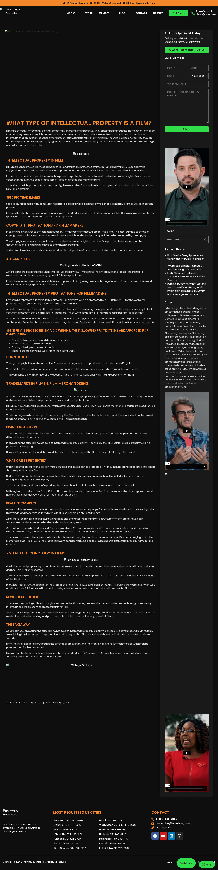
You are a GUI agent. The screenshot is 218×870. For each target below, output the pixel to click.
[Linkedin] (171, 836)
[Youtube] (163, 836)
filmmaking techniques (178, 333)
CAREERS (158, 13)
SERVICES (103, 13)
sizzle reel (178, 365)
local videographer (182, 358)
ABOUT (71, 13)
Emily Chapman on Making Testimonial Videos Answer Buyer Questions (186, 276)
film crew (182, 329)
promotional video (175, 361)
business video (191, 311)
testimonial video (195, 365)
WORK (89, 13)
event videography (195, 326)
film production (178, 336)
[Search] (198, 239)
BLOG (122, 13)
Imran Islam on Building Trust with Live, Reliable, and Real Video (186, 292)
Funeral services (174, 347)
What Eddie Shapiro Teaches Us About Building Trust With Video (185, 267)
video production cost (177, 383)
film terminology (186, 340)
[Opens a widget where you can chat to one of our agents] (207, 865)
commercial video (189, 322)
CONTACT (141, 13)
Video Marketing (196, 379)
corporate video (174, 326)
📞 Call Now (186, 863)
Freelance (170, 344)
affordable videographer (193, 308)
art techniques (173, 311)
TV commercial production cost (181, 374)
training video (180, 369)
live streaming (195, 354)
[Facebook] (155, 836)
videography (179, 379)
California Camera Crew (190, 315)
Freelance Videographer (191, 344)
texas (168, 369)
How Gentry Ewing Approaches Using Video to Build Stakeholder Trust (185, 258)
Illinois (189, 351)
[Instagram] (179, 836)
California (170, 315)
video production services (181, 384)
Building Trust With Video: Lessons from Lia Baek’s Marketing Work (186, 285)
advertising (171, 308)
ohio (196, 358)
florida (200, 340)
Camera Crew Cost (176, 319)
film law (192, 329)
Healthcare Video (175, 351)
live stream (179, 354)
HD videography (193, 347)
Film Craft (170, 329)
